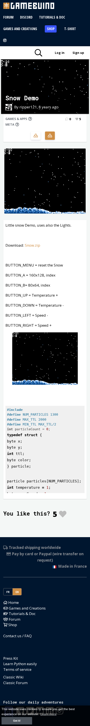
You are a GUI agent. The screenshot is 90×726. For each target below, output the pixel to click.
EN (17, 592)
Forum (8, 17)
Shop (51, 28)
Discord (26, 17)
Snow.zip (32, 245)
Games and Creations (20, 28)
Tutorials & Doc (52, 17)
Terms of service (17, 669)
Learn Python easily (20, 663)
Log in (59, 53)
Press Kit (10, 658)
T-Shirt (70, 28)
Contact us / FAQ (17, 635)
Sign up (78, 53)
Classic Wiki (13, 677)
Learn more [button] (48, 714)
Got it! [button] (17, 720)
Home (13, 602)
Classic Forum (15, 682)
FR (8, 592)
